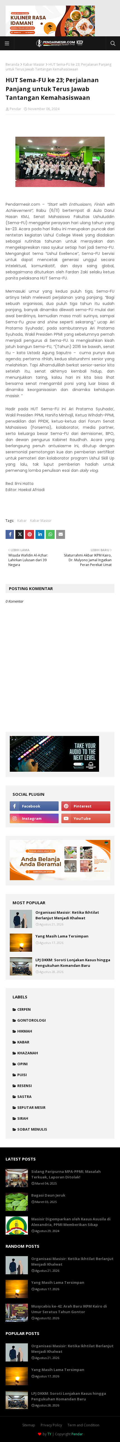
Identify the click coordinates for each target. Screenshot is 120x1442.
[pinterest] (85, 806)
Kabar (22, 520)
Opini (22, 1063)
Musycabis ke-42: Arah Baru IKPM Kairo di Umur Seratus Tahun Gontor (69, 1309)
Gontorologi (31, 1020)
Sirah (22, 1118)
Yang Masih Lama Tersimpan (61, 936)
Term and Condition (83, 1425)
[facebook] (34, 806)
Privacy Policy (51, 1425)
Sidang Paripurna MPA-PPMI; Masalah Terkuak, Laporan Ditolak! (66, 1174)
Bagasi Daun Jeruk (48, 1195)
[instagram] (34, 818)
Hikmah (24, 1031)
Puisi (22, 1074)
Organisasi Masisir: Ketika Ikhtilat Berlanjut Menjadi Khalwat (67, 915)
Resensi (24, 1085)
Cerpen (24, 1009)
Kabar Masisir (34, 64)
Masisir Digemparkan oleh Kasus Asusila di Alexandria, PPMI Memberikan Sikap (71, 1221)
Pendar (15, 108)
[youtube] (85, 818)
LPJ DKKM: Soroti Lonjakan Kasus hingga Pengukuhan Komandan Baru (72, 962)
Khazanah (27, 1052)
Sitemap (28, 1425)
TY (49, 1434)
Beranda (12, 64)
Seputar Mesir (31, 1107)
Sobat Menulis (32, 1129)
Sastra (24, 1096)
